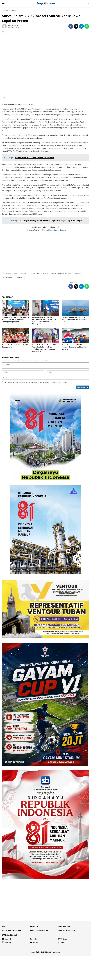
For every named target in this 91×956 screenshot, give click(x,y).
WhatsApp (63, 939)
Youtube (35, 943)
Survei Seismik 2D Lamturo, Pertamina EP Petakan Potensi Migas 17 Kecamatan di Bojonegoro (44, 320)
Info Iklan (34, 927)
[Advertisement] (45, 252)
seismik (45, 273)
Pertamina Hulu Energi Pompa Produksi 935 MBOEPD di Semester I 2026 (75, 319)
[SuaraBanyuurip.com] (45, 3)
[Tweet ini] (76, 26)
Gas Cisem (23, 273)
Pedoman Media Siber (66, 930)
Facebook (8, 939)
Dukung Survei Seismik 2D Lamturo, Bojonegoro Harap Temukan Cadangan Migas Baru (15, 319)
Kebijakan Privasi (65, 927)
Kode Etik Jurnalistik (39, 930)
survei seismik (8, 277)
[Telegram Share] (81, 26)
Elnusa (8, 273)
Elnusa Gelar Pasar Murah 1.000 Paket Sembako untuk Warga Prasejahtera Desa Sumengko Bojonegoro (44, 348)
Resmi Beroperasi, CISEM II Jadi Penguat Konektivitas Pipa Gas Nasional (74, 347)
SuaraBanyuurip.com (57, 230)
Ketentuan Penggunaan (11, 930)
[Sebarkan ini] (70, 26)
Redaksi (5, 927)
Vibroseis (20, 277)
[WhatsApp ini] (86, 26)
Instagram (8, 943)
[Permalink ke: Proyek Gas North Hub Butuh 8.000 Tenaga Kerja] (15, 335)
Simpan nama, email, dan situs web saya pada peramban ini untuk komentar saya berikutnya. (37, 382)
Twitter (35, 939)
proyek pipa (35, 273)
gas (15, 273)
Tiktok (62, 943)
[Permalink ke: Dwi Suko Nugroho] (4, 26)
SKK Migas (77, 273)
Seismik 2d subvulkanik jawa (61, 273)
